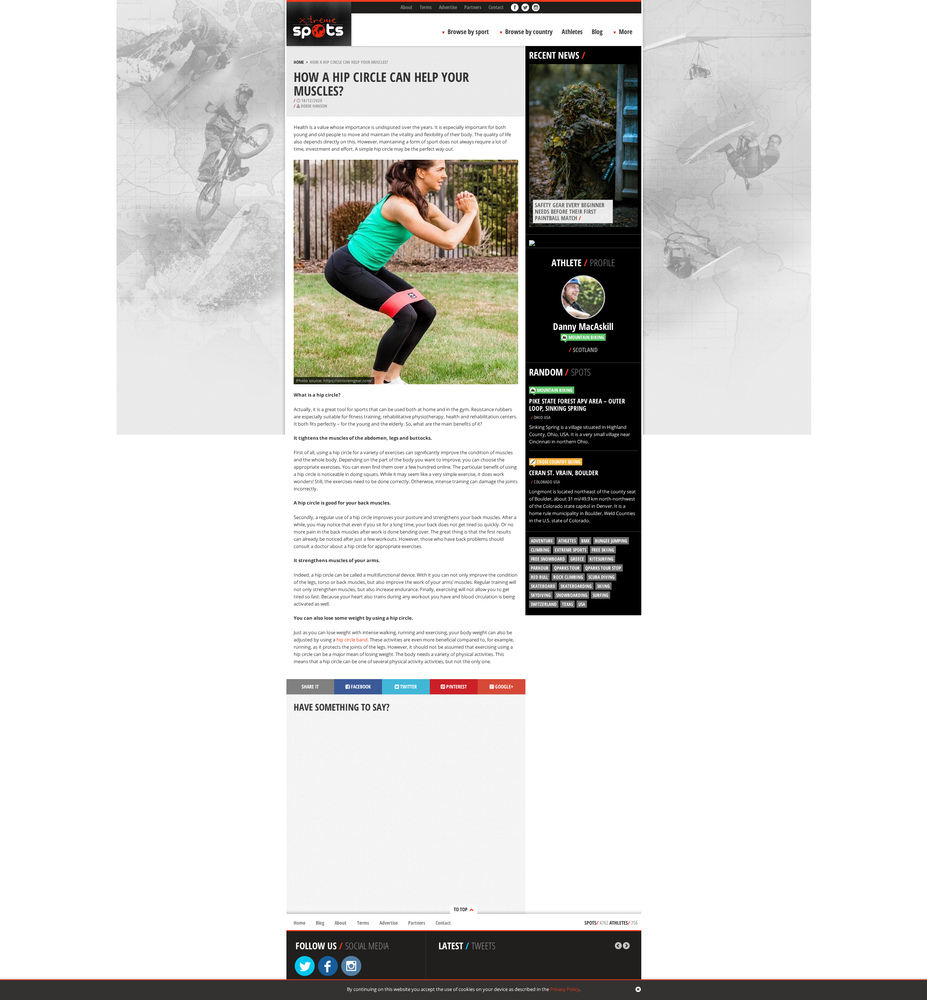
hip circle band (352, 639)
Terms (426, 7)
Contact (496, 7)
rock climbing (568, 577)
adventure (542, 540)
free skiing (603, 550)
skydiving (541, 595)
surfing (600, 595)
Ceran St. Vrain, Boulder (563, 472)
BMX (585, 540)
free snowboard (548, 559)
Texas (567, 604)
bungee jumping (611, 540)
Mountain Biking (554, 390)
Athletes (572, 31)
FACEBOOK (360, 686)
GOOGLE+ (503, 686)
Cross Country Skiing (558, 462)
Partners (472, 7)
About (406, 7)
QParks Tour (567, 568)
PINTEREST (456, 686)
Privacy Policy (564, 989)
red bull (539, 577)
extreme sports (570, 550)
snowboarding (571, 595)
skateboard (543, 586)
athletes (567, 540)
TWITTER (408, 686)
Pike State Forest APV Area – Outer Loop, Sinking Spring (577, 405)
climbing (540, 550)
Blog (597, 31)
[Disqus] (406, 813)
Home (299, 62)
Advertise (448, 7)
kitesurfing (601, 559)
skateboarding (576, 586)
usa (581, 604)
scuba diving (601, 577)
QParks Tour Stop (603, 568)
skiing (603, 586)
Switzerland (544, 604)
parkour (540, 568)
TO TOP (460, 909)
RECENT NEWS (554, 55)
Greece (577, 559)
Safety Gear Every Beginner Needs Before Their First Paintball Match (569, 211)
